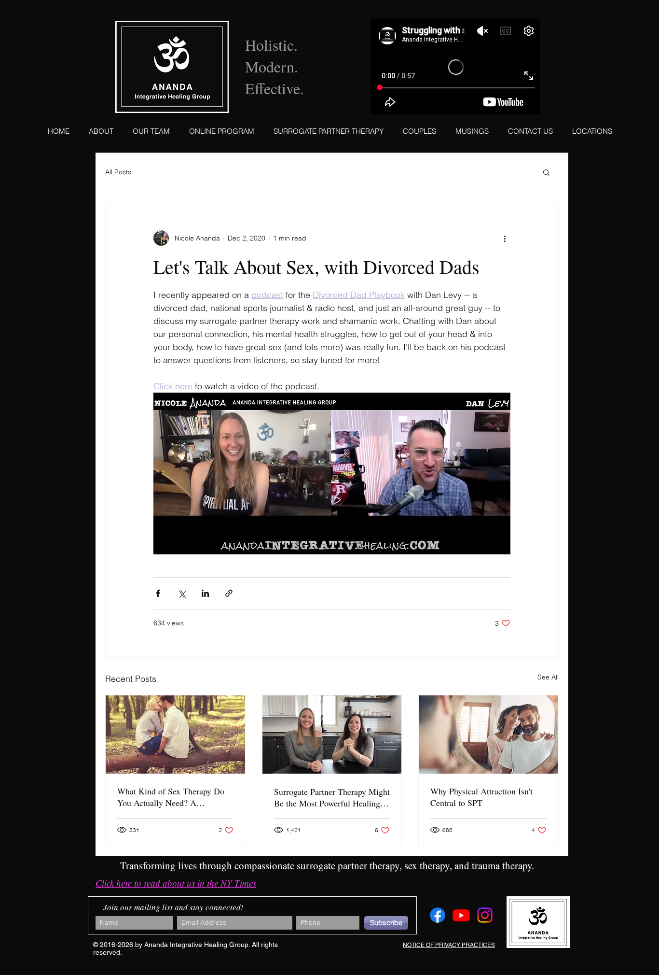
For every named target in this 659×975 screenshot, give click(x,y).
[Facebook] (437, 915)
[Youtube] (461, 915)
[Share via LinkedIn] (205, 593)
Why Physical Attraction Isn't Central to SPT (481, 796)
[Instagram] (485, 915)
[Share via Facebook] (158, 593)
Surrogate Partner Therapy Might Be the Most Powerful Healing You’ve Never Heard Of (332, 797)
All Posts (118, 172)
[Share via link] (228, 593)
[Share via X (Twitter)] (181, 593)
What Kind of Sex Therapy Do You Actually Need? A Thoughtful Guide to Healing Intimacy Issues (170, 796)
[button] (546, 172)
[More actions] (504, 238)
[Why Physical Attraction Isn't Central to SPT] (488, 734)
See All (548, 677)
